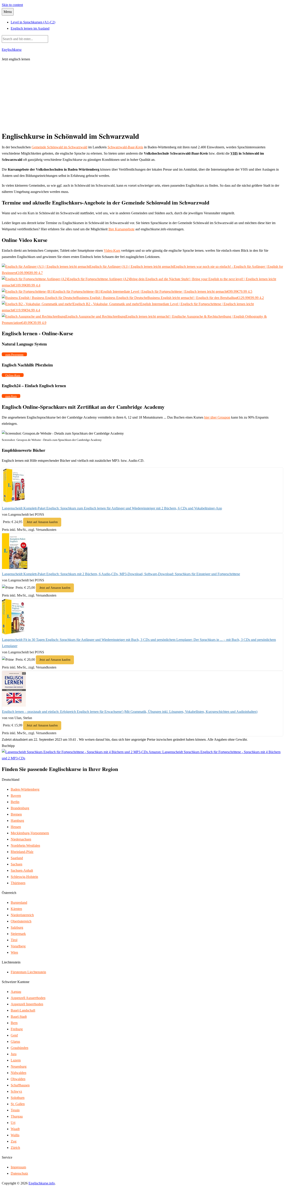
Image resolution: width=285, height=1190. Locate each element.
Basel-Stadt (19, 1016)
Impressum (18, 1167)
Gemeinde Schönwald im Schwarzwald (59, 147)
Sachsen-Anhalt (22, 870)
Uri (13, 1123)
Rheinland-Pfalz (22, 852)
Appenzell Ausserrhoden (28, 998)
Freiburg (17, 1029)
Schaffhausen (20, 1085)
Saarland (17, 858)
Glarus (15, 1041)
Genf (14, 1035)
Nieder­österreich (22, 915)
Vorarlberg (18, 946)
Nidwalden (18, 1073)
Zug (13, 1141)
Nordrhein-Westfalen (25, 845)
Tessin (15, 1110)
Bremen (16, 814)
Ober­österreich (21, 921)
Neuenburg (18, 1066)
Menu (8, 12)
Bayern (16, 795)
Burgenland (19, 902)
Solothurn (17, 1098)
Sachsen (16, 864)
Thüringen (18, 883)
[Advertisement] (142, 97)
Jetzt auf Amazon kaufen (42, 522)
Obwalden (18, 1079)
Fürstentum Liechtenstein (28, 972)
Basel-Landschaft (23, 1010)
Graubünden (19, 1048)
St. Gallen (18, 1104)
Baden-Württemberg (25, 789)
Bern (14, 1023)
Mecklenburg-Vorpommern (30, 833)
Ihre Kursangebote (121, 229)
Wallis (15, 1135)
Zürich (15, 1147)
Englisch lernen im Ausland (30, 28)
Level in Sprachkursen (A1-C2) (33, 22)
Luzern (16, 1060)
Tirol (14, 940)
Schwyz (16, 1091)
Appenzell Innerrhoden (27, 1004)
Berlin (15, 802)
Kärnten (16, 909)
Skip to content (12, 5)
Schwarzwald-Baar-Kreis (125, 147)
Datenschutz (19, 1173)
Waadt (15, 1129)
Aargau (16, 992)
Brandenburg (20, 808)
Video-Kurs (112, 250)
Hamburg (17, 820)
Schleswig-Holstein (24, 877)
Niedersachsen (21, 839)
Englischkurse (12, 49)
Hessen (16, 827)
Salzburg (17, 927)
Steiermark (18, 934)
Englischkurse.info (41, 1183)
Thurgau (17, 1116)
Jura (13, 1054)
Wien (14, 952)
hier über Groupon (217, 417)
